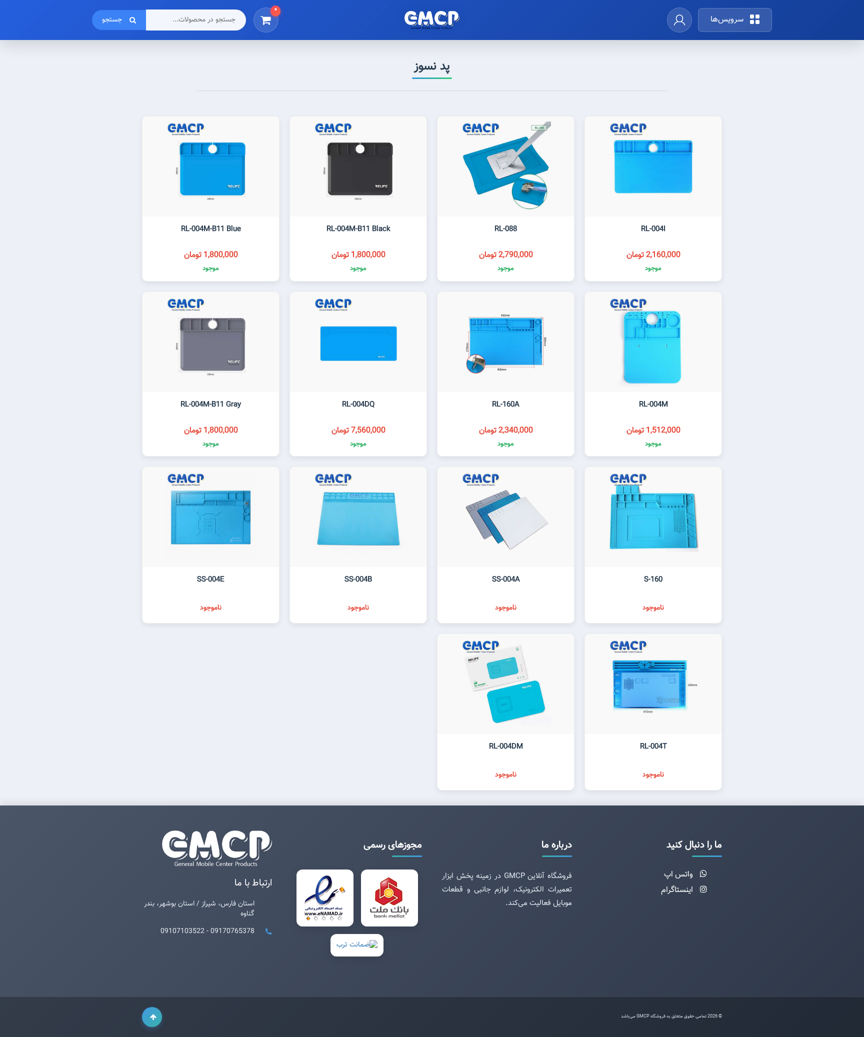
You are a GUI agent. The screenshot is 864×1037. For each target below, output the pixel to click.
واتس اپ (679, 874)
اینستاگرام (678, 890)
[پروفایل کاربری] (679, 20)
